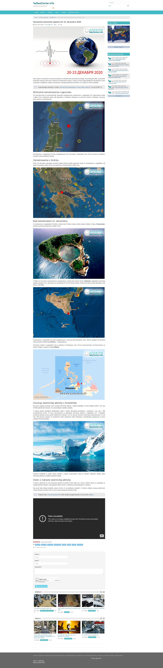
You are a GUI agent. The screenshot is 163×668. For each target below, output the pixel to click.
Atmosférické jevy (91, 610)
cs (109, 6)
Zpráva (64, 12)
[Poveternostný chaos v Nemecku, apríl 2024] (93, 600)
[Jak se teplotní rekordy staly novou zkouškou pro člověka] (69, 627)
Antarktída (50, 544)
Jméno (37, 554)
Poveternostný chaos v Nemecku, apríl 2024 (93, 608)
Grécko (74, 544)
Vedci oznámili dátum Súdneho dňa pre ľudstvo (116, 59)
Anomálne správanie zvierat (122, 93)
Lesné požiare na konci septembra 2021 (117, 82)
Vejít (128, 5)
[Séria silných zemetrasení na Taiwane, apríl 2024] (69, 600)
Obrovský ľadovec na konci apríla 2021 (118, 88)
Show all (118, 96)
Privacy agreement (96, 658)
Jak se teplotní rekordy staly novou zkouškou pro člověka (67, 635)
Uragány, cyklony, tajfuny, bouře (46, 610)
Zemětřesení (49, 24)
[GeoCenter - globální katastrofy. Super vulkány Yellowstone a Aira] (43, 3)
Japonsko (37, 544)
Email (37, 560)
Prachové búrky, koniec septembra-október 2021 (117, 76)
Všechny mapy (118, 47)
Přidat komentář (41, 586)
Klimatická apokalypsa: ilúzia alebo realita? (75, 87)
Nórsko (64, 544)
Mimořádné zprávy (44, 640)
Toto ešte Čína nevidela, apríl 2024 (42, 608)
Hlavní (36, 12)
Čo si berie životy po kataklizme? (90, 635)
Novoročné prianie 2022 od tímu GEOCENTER (118, 71)
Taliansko (44, 544)
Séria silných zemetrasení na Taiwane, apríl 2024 (69, 609)
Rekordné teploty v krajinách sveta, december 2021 (118, 65)
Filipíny (69, 544)
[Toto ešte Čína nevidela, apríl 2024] (45, 600)
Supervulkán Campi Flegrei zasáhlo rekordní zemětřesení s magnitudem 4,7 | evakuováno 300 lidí (44, 636)
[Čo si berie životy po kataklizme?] (93, 627)
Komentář (38, 567)
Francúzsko (80, 544)
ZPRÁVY (38, 592)
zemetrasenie (57, 544)
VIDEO (37, 618)
